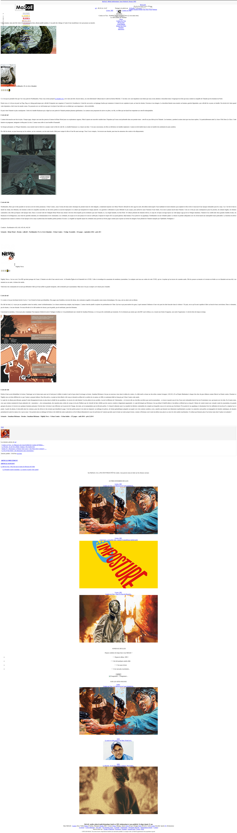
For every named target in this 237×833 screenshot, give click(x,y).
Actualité (116, 827)
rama (118, 739)
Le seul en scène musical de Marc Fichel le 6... (118, 740)
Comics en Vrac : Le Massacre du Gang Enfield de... (118, 485)
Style (127, 826)
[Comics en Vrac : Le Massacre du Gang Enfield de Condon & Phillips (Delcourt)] (118, 533)
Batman (154, 9)
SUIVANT (8, 463)
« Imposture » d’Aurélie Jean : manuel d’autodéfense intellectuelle (118, 540)
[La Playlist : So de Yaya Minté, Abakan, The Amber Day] (118, 813)
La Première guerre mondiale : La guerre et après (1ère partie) (21, 469)
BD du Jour (121, 22)
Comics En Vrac (121, 21)
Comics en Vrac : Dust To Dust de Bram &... (118, 594)
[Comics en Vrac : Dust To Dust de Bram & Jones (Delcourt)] (118, 642)
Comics (131, 9)
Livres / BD (118, 484)
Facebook (118, 829)
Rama (86, 826)
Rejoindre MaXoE (134, 827)
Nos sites (98, 827)
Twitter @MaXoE (109, 829)
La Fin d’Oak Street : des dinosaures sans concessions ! (18, 450)
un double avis (59, 99)
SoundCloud (131, 829)
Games (74, 826)
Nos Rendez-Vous (107, 827)
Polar (150, 9)
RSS (142, 829)
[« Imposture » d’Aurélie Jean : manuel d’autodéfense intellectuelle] (118, 588)
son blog (19, 453)
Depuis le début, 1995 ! (121, 657)
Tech (139, 826)
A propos (81, 827)
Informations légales (146, 827)
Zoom (153, 826)
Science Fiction (138, 9)
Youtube (124, 829)
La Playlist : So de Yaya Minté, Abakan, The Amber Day (18, 447)
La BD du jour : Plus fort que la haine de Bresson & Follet (18, 466)
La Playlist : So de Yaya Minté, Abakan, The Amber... (118, 765)
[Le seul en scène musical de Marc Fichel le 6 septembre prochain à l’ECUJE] (118, 759)
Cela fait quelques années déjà (121, 661)
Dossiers (121, 27)
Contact (156, 827)
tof (2, 427)
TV (166, 826)
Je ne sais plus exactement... (121, 669)
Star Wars (146, 9)
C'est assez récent (121, 665)
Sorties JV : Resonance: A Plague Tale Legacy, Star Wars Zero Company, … (24, 449)
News (121, 19)
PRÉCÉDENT (9, 460)
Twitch (138, 829)
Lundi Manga (121, 24)
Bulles (102, 826)
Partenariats (124, 827)
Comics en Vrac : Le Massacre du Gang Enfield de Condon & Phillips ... (23, 445)
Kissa (114, 826)
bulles (118, 684)
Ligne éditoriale (90, 827)
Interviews (121, 29)
